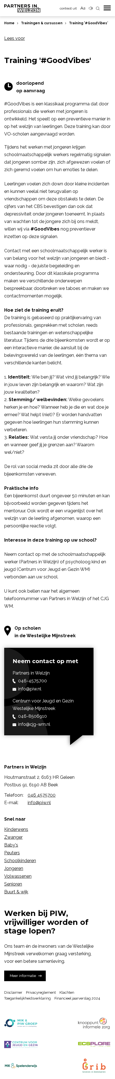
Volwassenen (18, 876)
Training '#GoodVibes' (88, 23)
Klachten (66, 992)
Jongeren (13, 868)
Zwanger (13, 837)
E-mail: (11, 802)
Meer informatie (23, 976)
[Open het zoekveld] (98, 9)
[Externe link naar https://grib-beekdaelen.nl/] (94, 1065)
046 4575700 (42, 795)
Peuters (12, 852)
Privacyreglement (41, 992)
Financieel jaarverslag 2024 (77, 998)
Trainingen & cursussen (42, 23)
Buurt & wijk (16, 891)
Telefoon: (13, 795)
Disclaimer (13, 992)
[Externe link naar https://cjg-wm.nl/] (21, 1044)
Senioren (13, 884)
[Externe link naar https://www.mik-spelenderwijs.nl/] (21, 1065)
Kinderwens (16, 829)
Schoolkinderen (20, 860)
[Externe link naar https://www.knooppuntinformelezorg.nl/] (94, 1023)
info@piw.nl (39, 802)
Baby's (11, 845)
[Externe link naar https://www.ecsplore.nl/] (94, 1044)
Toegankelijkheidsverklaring (27, 998)
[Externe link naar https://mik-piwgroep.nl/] (21, 1023)
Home (9, 23)
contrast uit (68, 8)
